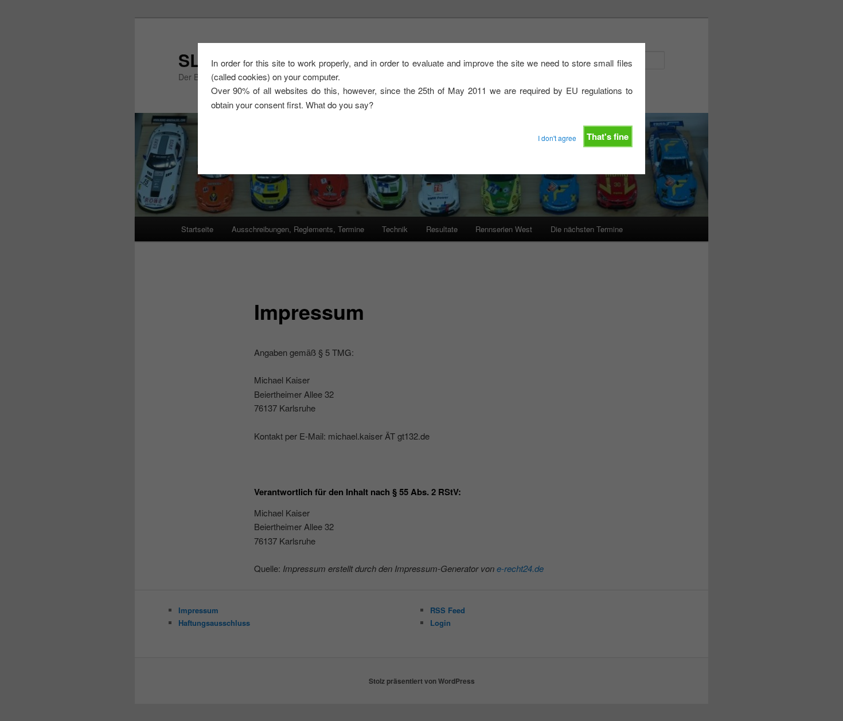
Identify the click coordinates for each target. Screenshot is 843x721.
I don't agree (557, 138)
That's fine (608, 136)
